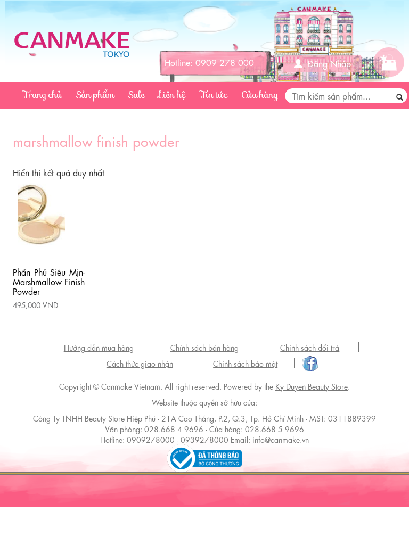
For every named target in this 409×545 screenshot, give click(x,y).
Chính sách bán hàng (204, 347)
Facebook (308, 364)
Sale (136, 95)
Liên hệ (172, 95)
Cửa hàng (259, 95)
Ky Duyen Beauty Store (311, 386)
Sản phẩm (95, 95)
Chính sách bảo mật (245, 363)
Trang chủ (42, 95)
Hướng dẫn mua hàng (99, 347)
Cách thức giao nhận (140, 363)
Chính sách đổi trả (309, 347)
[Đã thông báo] (204, 456)
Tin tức (213, 95)
